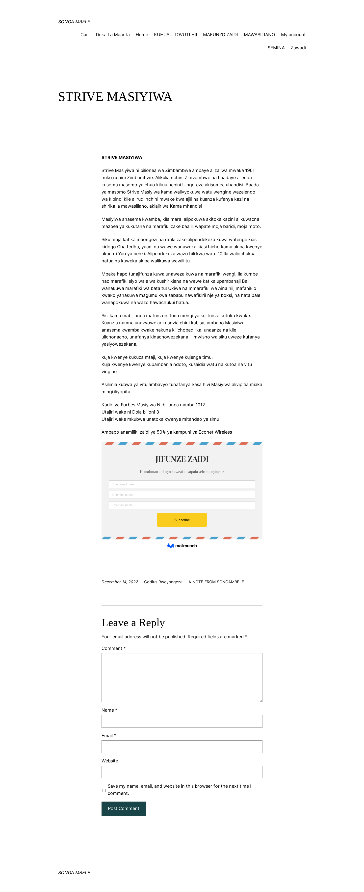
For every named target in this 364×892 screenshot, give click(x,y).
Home (142, 34)
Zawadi (298, 47)
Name (109, 710)
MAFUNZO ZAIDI (220, 34)
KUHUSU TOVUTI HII (175, 34)
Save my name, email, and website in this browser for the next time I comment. (179, 789)
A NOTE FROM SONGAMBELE (216, 581)
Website (110, 760)
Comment (114, 648)
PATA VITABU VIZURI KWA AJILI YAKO (155, 8)
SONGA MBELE (74, 21)
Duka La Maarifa (113, 34)
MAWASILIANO (259, 34)
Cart (85, 34)
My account (293, 34)
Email (109, 735)
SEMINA (276, 47)
